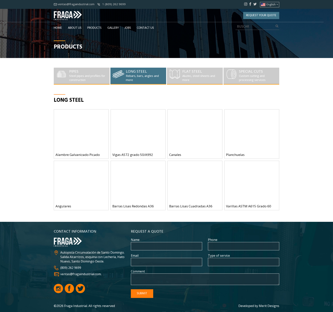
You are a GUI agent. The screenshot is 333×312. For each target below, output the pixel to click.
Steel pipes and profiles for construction (87, 76)
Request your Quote (261, 15)
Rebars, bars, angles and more (142, 76)
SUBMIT (142, 293)
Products (94, 27)
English (271, 4)
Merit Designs (269, 306)
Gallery (113, 27)
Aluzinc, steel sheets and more (198, 76)
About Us (75, 27)
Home (58, 27)
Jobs (128, 27)
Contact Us (145, 27)
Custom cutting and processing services (252, 76)
